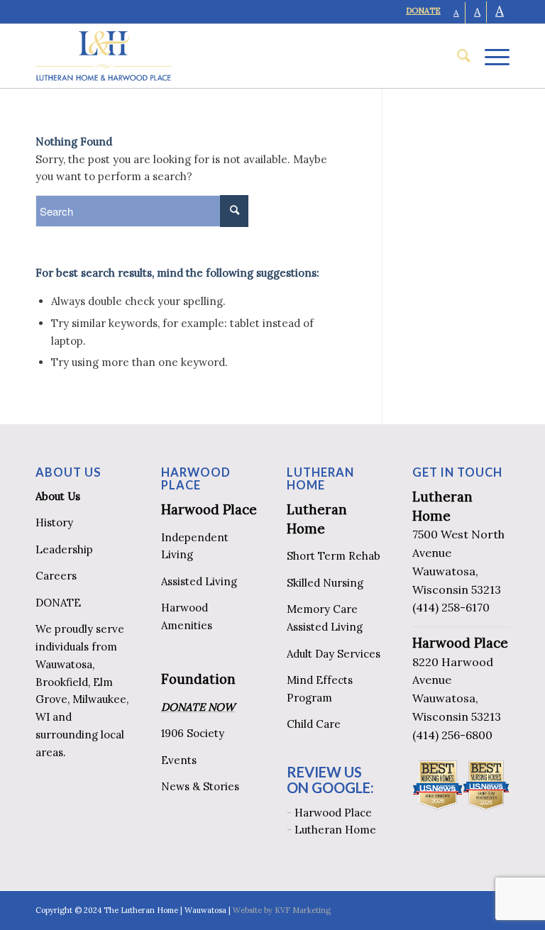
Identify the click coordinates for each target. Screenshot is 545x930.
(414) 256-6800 (452, 735)
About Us (57, 496)
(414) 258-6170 (451, 607)
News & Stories (200, 786)
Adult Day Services (333, 653)
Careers (56, 575)
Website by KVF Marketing (282, 910)
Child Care (314, 724)
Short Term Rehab (333, 556)
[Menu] (490, 56)
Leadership (64, 549)
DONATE (423, 11)
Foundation (198, 678)
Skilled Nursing (325, 582)
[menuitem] (456, 56)
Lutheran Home (335, 829)
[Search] (456, 56)
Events (179, 760)
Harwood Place (209, 509)
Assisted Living (199, 581)
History (54, 522)
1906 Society (192, 733)
